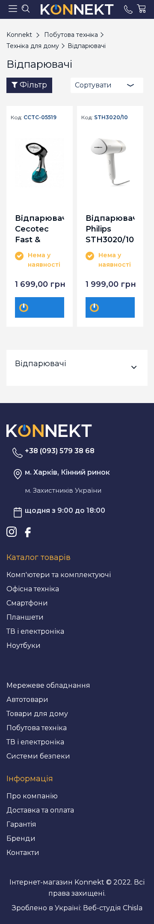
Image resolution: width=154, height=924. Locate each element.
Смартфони (27, 603)
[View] (45, 307)
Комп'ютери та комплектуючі (58, 575)
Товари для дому (37, 714)
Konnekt (19, 35)
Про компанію (32, 796)
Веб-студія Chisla (112, 908)
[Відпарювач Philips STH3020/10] (110, 162)
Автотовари (27, 699)
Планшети (25, 617)
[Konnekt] (77, 9)
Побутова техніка (36, 728)
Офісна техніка (32, 589)
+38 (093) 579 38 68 (60, 451)
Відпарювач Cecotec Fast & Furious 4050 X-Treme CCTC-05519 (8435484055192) (39, 229)
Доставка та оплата (40, 810)
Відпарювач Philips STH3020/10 (110, 229)
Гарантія (21, 824)
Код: (16, 117)
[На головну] (49, 430)
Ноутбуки (23, 645)
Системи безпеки (38, 756)
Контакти (22, 853)
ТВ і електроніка (35, 631)
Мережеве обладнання (48, 685)
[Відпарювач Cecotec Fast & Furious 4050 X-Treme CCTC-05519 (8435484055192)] (39, 162)
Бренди (21, 838)
